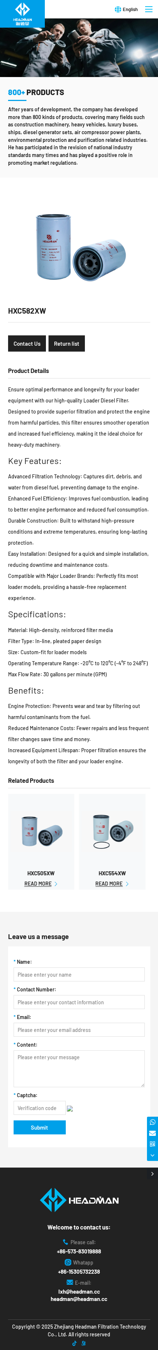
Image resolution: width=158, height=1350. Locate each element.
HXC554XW (112, 873)
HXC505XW (41, 873)
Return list (66, 343)
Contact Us (27, 343)
